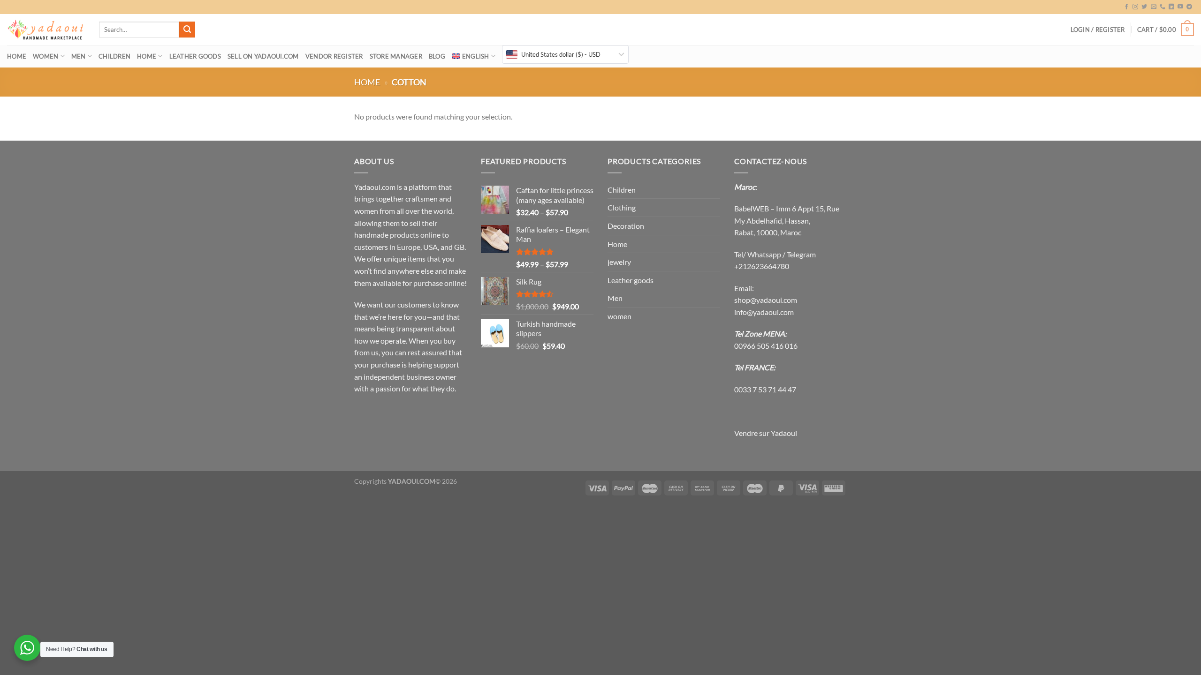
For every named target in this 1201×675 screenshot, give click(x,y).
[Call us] (1162, 7)
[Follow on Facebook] (1126, 7)
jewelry (619, 261)
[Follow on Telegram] (1189, 7)
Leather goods (195, 56)
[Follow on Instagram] (1135, 7)
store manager (396, 56)
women (45, 56)
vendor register (334, 56)
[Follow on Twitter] (1144, 7)
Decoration (626, 225)
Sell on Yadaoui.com (263, 56)
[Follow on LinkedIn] (1171, 7)
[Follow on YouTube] (1180, 7)
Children (114, 56)
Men (78, 56)
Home (16, 56)
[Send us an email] (1153, 7)
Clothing (622, 207)
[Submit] (187, 30)
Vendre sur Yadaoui (765, 432)
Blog (437, 56)
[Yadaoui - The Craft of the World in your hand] (46, 30)
